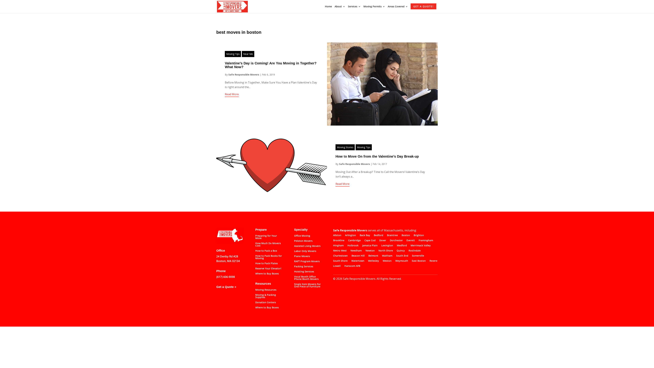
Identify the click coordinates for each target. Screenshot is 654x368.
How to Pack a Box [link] (266, 251)
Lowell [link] (337, 266)
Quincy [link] (401, 250)
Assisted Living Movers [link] (307, 246)
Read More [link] (232, 94)
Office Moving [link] (302, 236)
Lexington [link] (387, 245)
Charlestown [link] (340, 256)
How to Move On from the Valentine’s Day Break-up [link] (377, 156)
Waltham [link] (387, 256)
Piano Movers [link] (302, 256)
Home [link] (328, 6)
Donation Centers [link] (265, 302)
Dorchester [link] (396, 240)
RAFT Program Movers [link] (307, 261)
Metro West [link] (340, 250)
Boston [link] (406, 235)
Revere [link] (433, 261)
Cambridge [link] (354, 240)
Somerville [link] (418, 256)
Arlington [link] (350, 235)
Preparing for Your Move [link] (266, 237)
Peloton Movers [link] (303, 241)
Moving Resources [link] (265, 290)
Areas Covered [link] (396, 6)
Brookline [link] (338, 240)
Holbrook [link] (353, 245)
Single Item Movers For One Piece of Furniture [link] (307, 285)
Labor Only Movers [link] (305, 251)
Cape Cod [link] (370, 240)
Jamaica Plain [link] (370, 245)
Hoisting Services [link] (304, 271)
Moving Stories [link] (345, 147)
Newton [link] (370, 250)
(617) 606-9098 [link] (225, 277)
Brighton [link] (419, 235)
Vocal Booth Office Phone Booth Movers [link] (306, 278)
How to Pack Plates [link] (266, 263)
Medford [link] (402, 245)
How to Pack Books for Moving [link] (268, 257)
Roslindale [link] (415, 250)
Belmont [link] (373, 256)
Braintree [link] (392, 235)
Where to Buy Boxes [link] (267, 273)
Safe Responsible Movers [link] (243, 74)
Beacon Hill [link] (358, 256)
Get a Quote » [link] (226, 287)
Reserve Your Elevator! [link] (268, 268)
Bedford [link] (378, 235)
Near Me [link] (248, 54)
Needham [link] (356, 250)
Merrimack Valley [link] (421, 245)
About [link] (338, 6)
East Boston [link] (419, 261)
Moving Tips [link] (233, 54)
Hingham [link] (338, 245)
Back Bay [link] (365, 235)
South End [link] (402, 256)
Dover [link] (382, 240)
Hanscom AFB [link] (352, 266)
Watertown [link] (357, 261)
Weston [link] (387, 261)
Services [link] (352, 6)
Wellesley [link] (373, 261)
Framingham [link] (426, 240)
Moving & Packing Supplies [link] (265, 296)
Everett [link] (411, 240)
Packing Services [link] (303, 266)
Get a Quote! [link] (423, 6)
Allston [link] (337, 235)
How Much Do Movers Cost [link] (268, 244)
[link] (232, 6)
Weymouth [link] (401, 261)
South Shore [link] (340, 261)
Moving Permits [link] (372, 6)
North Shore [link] (385, 250)
